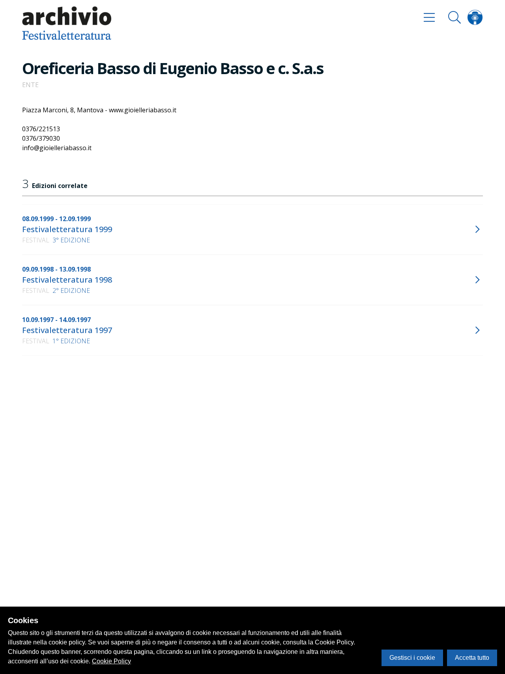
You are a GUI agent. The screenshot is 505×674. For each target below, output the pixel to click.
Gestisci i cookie (412, 657)
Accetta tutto (472, 657)
